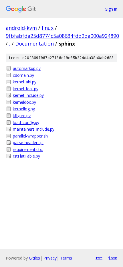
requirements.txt (28, 149)
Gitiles (34, 258)
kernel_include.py (28, 95)
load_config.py (26, 122)
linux (47, 27)
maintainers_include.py (33, 129)
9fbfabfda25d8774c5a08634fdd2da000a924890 (62, 35)
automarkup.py (27, 68)
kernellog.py (24, 108)
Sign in (111, 9)
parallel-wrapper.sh (30, 136)
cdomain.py (23, 75)
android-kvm (21, 27)
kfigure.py (22, 115)
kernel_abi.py (24, 82)
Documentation (34, 43)
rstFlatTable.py (26, 156)
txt (99, 257)
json (112, 257)
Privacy (50, 258)
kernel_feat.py (25, 88)
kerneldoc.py (24, 102)
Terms (66, 258)
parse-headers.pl (28, 142)
